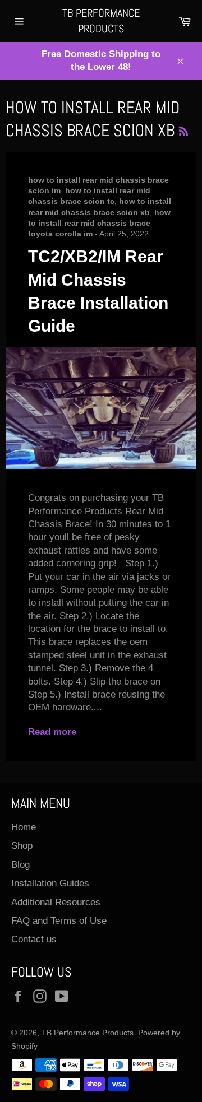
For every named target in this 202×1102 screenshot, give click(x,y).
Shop (22, 845)
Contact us (34, 939)
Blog (20, 864)
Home (23, 827)
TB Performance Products (101, 21)
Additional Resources (55, 902)
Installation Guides (50, 883)
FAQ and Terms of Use (59, 920)
